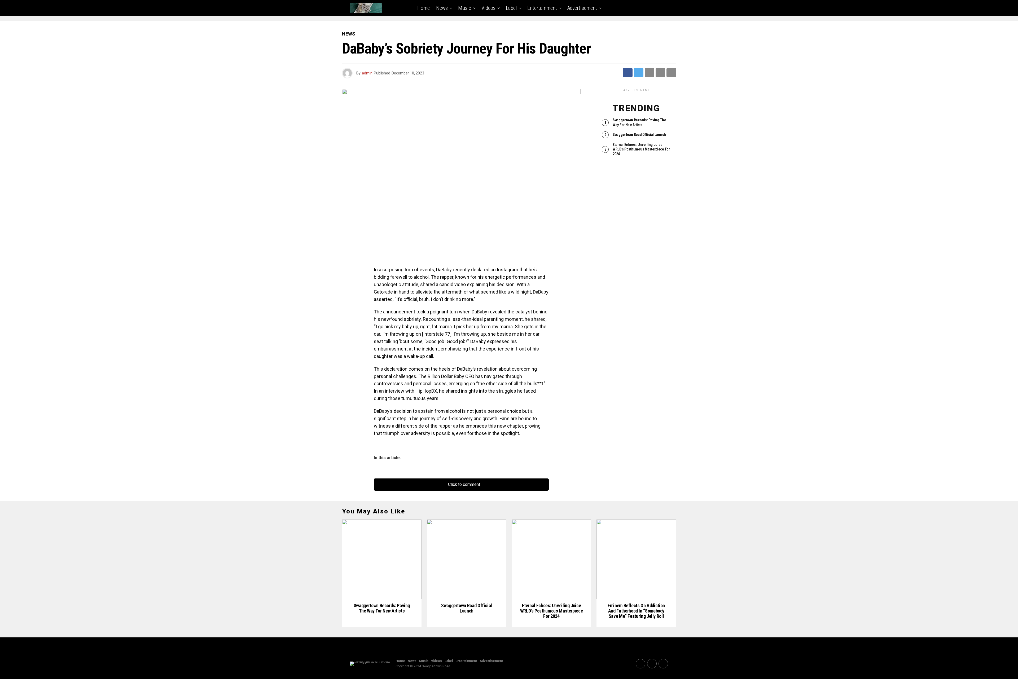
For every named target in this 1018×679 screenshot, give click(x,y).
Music (464, 8)
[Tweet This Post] (638, 72)
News (442, 8)
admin (367, 73)
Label (511, 8)
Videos (488, 8)
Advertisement (582, 8)
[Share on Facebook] (628, 72)
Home (423, 8)
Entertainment (542, 8)
